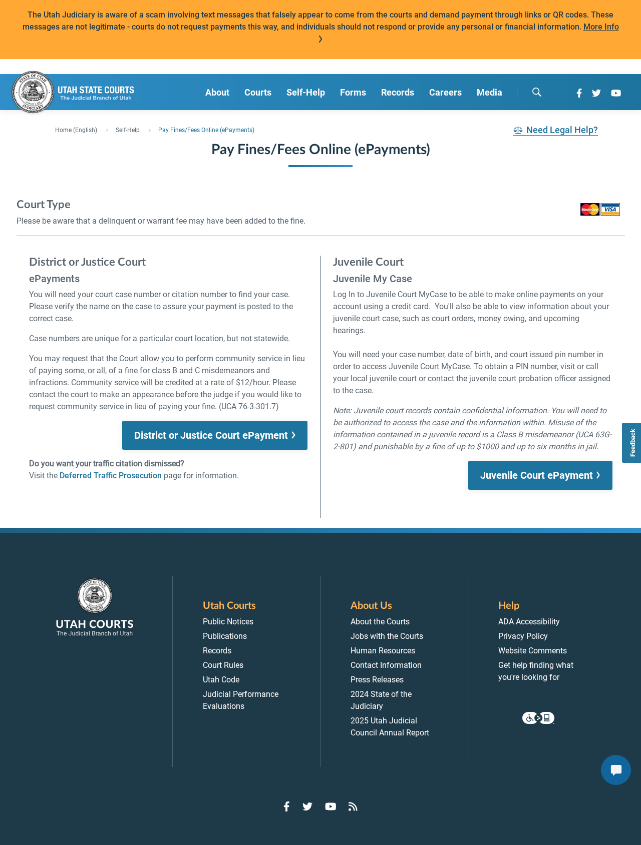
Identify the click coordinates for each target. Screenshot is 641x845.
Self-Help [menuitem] (305, 92)
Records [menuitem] (397, 92)
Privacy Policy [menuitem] (523, 636)
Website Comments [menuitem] (532, 650)
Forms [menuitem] (353, 92)
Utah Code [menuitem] (221, 679)
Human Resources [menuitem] (383, 650)
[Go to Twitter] (596, 93)
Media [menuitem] (489, 92)
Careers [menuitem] (445, 92)
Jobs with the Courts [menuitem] (387, 636)
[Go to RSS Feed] (353, 806)
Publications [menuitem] (225, 636)
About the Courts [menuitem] (380, 621)
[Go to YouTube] (616, 93)
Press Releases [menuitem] (377, 679)
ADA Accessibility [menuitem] (529, 621)
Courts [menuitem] (257, 92)
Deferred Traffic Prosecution (111, 475)
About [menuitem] (217, 92)
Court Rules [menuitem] (223, 665)
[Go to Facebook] (579, 93)
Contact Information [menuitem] (386, 665)
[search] (536, 92)
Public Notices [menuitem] (228, 621)
